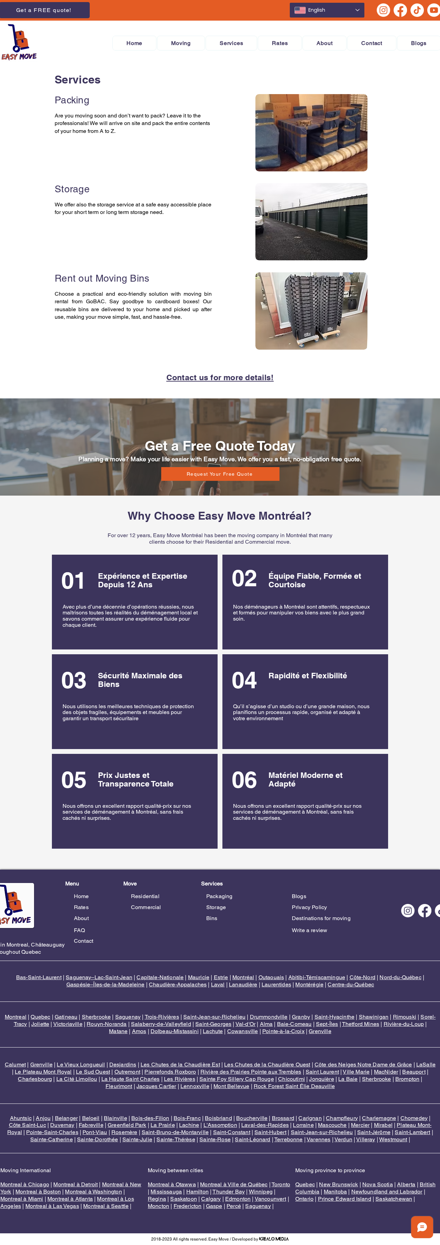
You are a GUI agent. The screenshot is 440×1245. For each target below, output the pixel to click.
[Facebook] (400, 10)
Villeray (365, 1139)
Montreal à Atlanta (70, 1199)
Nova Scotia (377, 1184)
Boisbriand (218, 1118)
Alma (266, 1024)
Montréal (243, 977)
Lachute (213, 1031)
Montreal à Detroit (75, 1184)
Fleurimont (119, 1086)
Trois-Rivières (162, 1017)
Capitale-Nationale (160, 977)
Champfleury (342, 1118)
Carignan (309, 1118)
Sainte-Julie (137, 1139)
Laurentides (276, 984)
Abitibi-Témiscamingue (316, 977)
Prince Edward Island (344, 1199)
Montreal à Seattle (106, 1206)
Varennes (318, 1139)
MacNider (386, 1071)
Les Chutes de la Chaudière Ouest (267, 1064)
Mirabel (383, 1125)
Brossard (283, 1118)
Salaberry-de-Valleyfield (161, 1024)
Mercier (360, 1125)
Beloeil (91, 1118)
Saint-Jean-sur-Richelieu (214, 1017)
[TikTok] (417, 10)
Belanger (66, 1118)
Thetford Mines (360, 1024)
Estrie (221, 977)
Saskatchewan (393, 1199)
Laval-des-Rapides (265, 1125)
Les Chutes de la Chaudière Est (180, 1064)
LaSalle (426, 1064)
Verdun (343, 1139)
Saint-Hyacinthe (334, 1017)
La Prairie (163, 1125)
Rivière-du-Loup (404, 1024)
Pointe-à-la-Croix (283, 1031)
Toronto (281, 1184)
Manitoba (335, 1191)
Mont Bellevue (231, 1086)
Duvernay (62, 1125)
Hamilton (197, 1191)
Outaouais (271, 977)
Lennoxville (194, 1086)
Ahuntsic (21, 1118)
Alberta (406, 1184)
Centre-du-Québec (351, 984)
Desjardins (122, 1064)
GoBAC (95, 301)
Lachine (189, 1125)
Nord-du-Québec (400, 977)
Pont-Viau (94, 1132)
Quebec (40, 1017)
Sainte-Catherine (51, 1139)
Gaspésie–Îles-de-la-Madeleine (105, 984)
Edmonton (238, 1199)
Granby (301, 1017)
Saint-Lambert (412, 1132)
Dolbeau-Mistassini (175, 1031)
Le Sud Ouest (93, 1071)
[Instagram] (383, 10)
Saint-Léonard (252, 1139)
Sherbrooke (96, 1017)
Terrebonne (288, 1139)
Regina (157, 1199)
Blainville (115, 1118)
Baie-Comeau (294, 1024)
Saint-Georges (213, 1024)
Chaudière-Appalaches (178, 984)
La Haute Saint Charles (130, 1079)
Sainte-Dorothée (97, 1139)
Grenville (320, 1031)
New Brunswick (338, 1184)
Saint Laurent (322, 1071)
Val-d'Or (245, 1024)
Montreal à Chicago (24, 1184)
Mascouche (332, 1125)
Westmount (393, 1139)
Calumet (15, 1064)
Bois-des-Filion (150, 1118)
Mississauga (166, 1191)
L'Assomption (220, 1125)
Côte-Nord (362, 977)
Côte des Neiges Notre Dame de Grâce (363, 1064)
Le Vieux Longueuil (81, 1064)
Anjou (43, 1118)
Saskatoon (183, 1199)
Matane (118, 1031)
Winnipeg (261, 1191)
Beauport (413, 1071)
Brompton (407, 1079)
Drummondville (269, 1017)
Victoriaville (67, 1024)
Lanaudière (243, 984)
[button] (181, 43)
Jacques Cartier (156, 1086)
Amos (139, 1031)
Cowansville (242, 1031)
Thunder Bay (228, 1191)
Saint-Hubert (270, 1132)
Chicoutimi (291, 1079)
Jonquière (321, 1079)
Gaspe (214, 1206)
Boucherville (251, 1118)
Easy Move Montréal (178, 535)
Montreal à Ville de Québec (233, 1184)
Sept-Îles (327, 1024)
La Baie (348, 1079)
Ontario (304, 1199)
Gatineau (66, 1017)
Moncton (158, 1206)
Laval (218, 984)
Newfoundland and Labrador (386, 1191)
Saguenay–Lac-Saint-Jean (99, 977)
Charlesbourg (35, 1079)
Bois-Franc (187, 1118)
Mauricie (198, 977)
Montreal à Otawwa (172, 1184)
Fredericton (188, 1206)
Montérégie (309, 984)
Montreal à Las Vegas (52, 1206)
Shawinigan (374, 1017)
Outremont (127, 1071)
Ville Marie (356, 1071)
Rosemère (124, 1132)
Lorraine (303, 1125)
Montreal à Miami (21, 1199)
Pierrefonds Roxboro (170, 1071)
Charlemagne (379, 1118)
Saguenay (128, 1017)
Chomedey (414, 1118)
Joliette (40, 1024)
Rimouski (404, 1017)
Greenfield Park (127, 1125)
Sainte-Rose (215, 1139)
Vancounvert (270, 1199)
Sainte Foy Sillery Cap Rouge (236, 1079)
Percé (234, 1206)
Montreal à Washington (93, 1191)
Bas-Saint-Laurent (39, 977)
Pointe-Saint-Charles (52, 1132)
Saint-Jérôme (373, 1132)
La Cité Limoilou (76, 1079)
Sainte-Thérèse (175, 1139)
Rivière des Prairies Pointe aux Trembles (250, 1071)
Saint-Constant (231, 1132)
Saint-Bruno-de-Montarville (175, 1132)
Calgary (211, 1199)
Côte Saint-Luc (27, 1125)
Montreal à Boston (38, 1191)
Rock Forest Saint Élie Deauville (294, 1086)
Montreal (15, 1017)
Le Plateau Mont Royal (43, 1071)
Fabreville (91, 1125)
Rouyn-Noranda (106, 1024)
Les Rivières (179, 1079)
